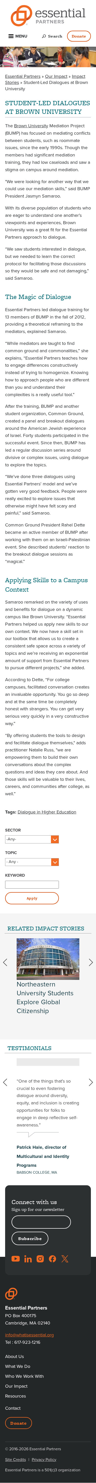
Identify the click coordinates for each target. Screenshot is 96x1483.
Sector (13, 830)
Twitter (65, 1258)
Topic (11, 852)
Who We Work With (24, 1376)
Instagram (40, 1258)
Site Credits (15, 1459)
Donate (79, 36)
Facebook (52, 1258)
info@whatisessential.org (29, 1335)
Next (87, 962)
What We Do (17, 1366)
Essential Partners (22, 76)
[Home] (48, 16)
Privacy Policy (44, 1459)
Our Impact (56, 76)
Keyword (15, 875)
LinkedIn (28, 1258)
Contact (12, 1408)
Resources (15, 1396)
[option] (48, 976)
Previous (8, 962)
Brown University (31, 126)
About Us (14, 1356)
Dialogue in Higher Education (47, 812)
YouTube (16, 1258)
